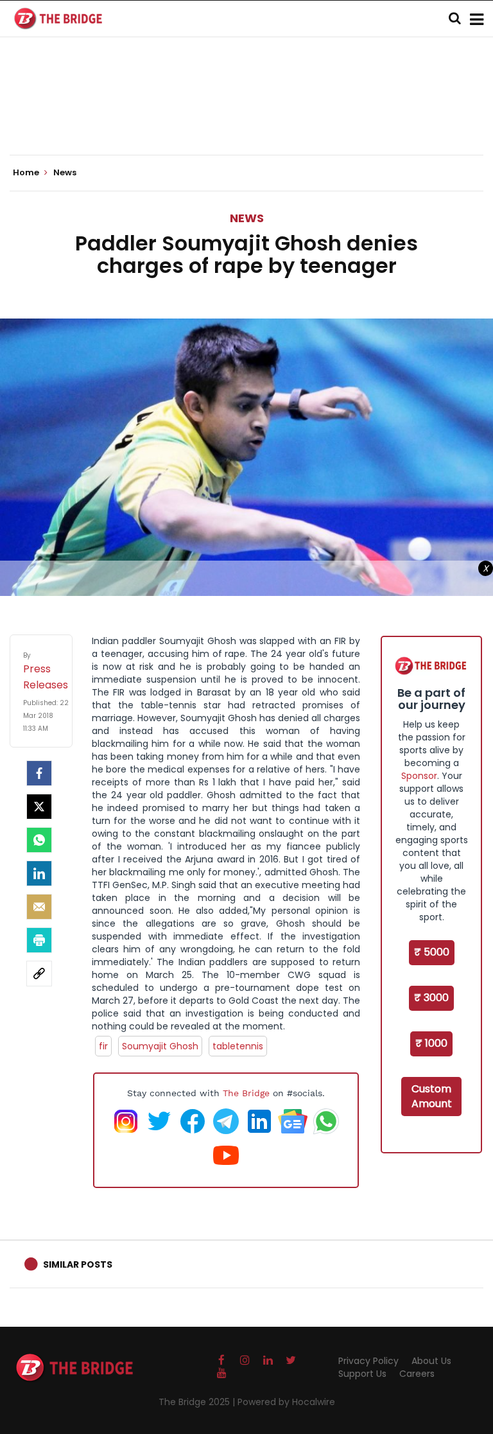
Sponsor (419, 775)
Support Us (362, 1373)
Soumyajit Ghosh (160, 1046)
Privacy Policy (368, 1360)
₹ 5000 (431, 952)
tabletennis (237, 1046)
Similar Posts (77, 1264)
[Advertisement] (246, 115)
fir (103, 1046)
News (247, 218)
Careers (417, 1373)
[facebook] (39, 773)
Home (27, 173)
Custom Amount (431, 1096)
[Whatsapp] (39, 840)
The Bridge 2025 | (198, 1401)
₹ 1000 (431, 1043)
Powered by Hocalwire (286, 1401)
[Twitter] (39, 806)
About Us (431, 1360)
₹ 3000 (431, 997)
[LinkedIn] (39, 873)
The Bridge (246, 1093)
